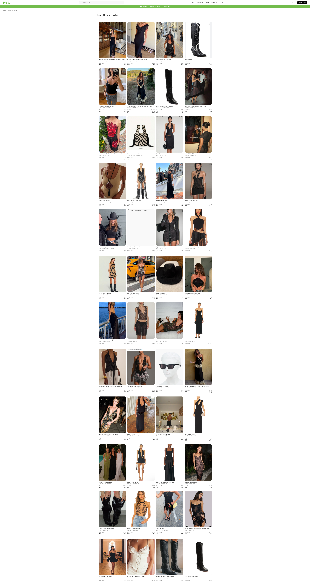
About (220, 2)
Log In (293, 2)
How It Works (200, 2)
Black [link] (15, 10)
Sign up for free (302, 2)
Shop (193, 2)
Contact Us (214, 2)
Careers (207, 2)
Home (4, 10)
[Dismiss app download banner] (308, 6)
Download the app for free (163, 6)
